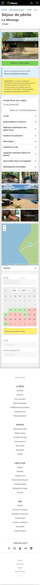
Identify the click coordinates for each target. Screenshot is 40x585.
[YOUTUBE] (20, 548)
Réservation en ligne (17, 10)
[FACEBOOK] (9, 548)
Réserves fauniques (20, 403)
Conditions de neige (20, 437)
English (20, 568)
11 (15, 310)
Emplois (20, 454)
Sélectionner (9, 345)
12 (20, 310)
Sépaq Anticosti (20, 411)
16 (6, 315)
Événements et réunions (20, 480)
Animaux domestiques (20, 510)
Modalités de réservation (20, 514)
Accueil (4, 10)
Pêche (29, 10)
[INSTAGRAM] (14, 548)
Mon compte (20, 446)
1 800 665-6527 (20, 543)
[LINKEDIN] (31, 548)
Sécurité (20, 505)
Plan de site (20, 564)
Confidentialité (20, 518)
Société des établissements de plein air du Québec (12, 3)
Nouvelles (20, 471)
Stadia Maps (32, 264)
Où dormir (20, 395)
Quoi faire (20, 390)
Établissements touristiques (20, 407)
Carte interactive (20, 441)
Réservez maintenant (20, 63)
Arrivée (6, 278)
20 (25, 315)
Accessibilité (20, 526)
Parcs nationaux (20, 399)
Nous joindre (20, 450)
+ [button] (4, 226)
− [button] (4, 229)
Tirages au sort (20, 476)
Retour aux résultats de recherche (16, 74)
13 (25, 310)
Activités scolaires (20, 484)
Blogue (20, 467)
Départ (22, 278)
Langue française (20, 531)
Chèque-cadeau (20, 433)
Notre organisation (20, 416)
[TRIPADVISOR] (25, 548)
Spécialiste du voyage (20, 488)
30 (6, 324)
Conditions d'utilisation (20, 522)
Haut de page (20, 378)
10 (10, 310)
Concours (20, 492)
